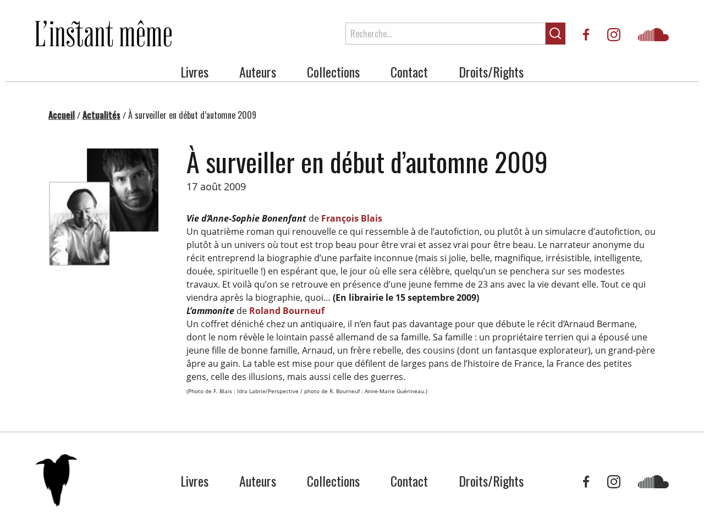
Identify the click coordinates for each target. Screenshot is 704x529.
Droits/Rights (491, 71)
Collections (333, 71)
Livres (194, 71)
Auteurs (257, 71)
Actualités (101, 115)
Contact (409, 71)
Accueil (61, 115)
